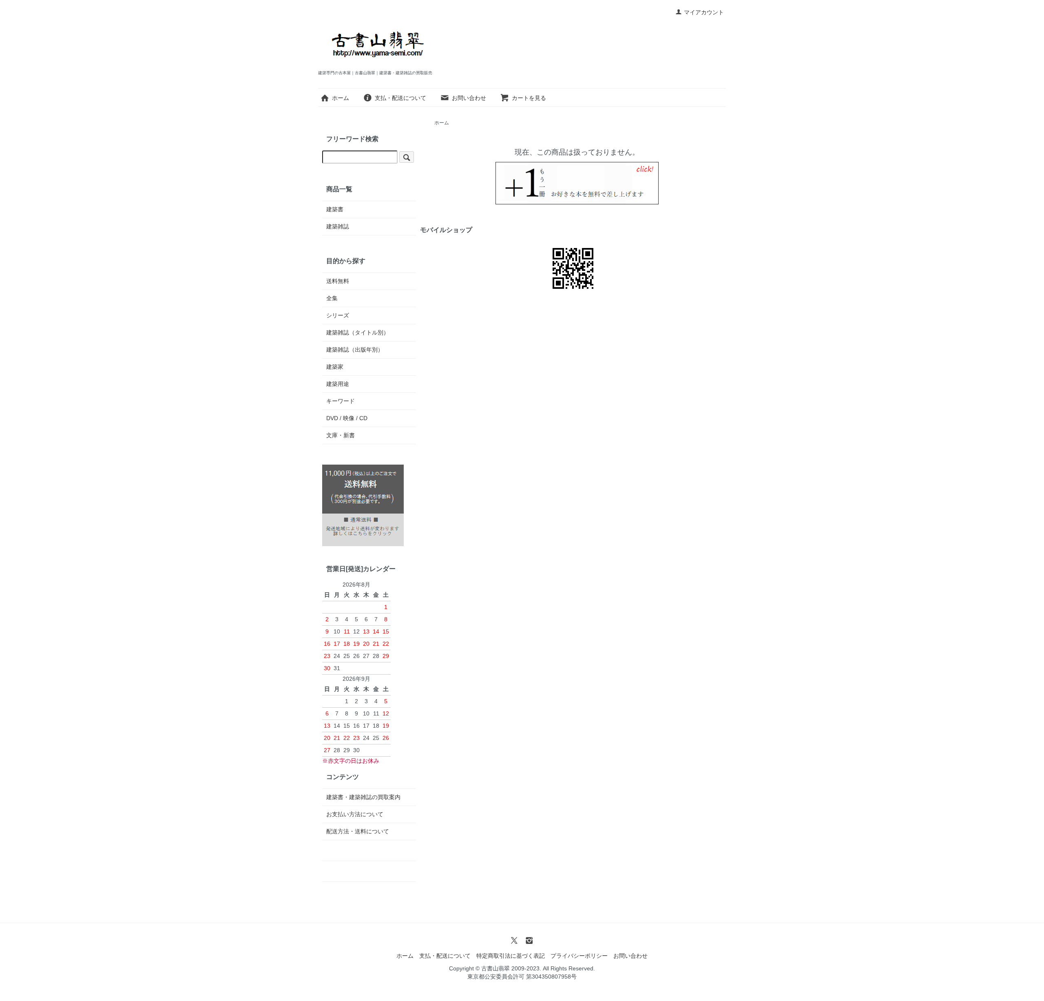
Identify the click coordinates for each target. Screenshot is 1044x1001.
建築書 (334, 209)
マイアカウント (704, 12)
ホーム (340, 98)
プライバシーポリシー (579, 955)
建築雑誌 (337, 226)
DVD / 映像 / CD (346, 418)
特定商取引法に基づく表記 (510, 955)
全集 (332, 298)
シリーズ (337, 315)
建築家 (334, 366)
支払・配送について (400, 98)
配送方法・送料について (357, 831)
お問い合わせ (469, 98)
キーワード (340, 401)
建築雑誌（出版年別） (354, 349)
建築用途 (337, 384)
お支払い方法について (354, 814)
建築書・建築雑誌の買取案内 (363, 797)
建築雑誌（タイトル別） (357, 332)
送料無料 (337, 281)
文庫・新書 (340, 435)
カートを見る (529, 98)
